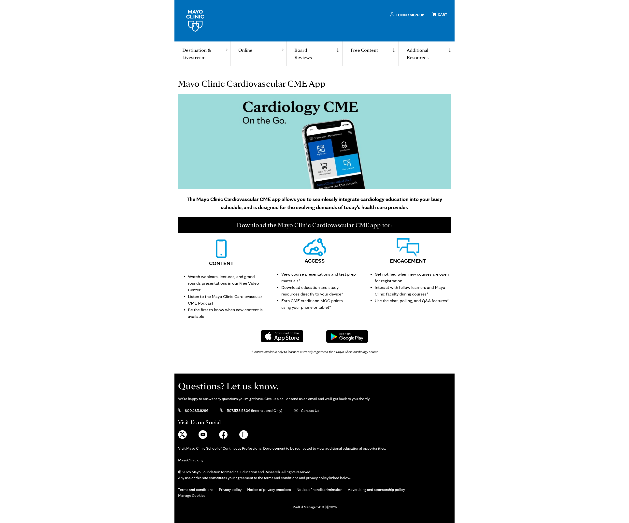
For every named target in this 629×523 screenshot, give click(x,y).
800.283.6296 (196, 410)
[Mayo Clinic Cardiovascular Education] (195, 20)
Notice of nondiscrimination (319, 489)
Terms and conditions (195, 489)
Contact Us (309, 410)
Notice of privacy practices (269, 489)
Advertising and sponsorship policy (376, 489)
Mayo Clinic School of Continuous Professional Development (235, 448)
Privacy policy (230, 489)
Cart (442, 14)
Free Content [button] (364, 50)
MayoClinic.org (190, 460)
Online (245, 50)
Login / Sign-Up (410, 15)
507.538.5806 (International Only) (254, 410)
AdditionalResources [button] (418, 53)
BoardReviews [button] (303, 53)
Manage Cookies (191, 495)
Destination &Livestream (196, 53)
